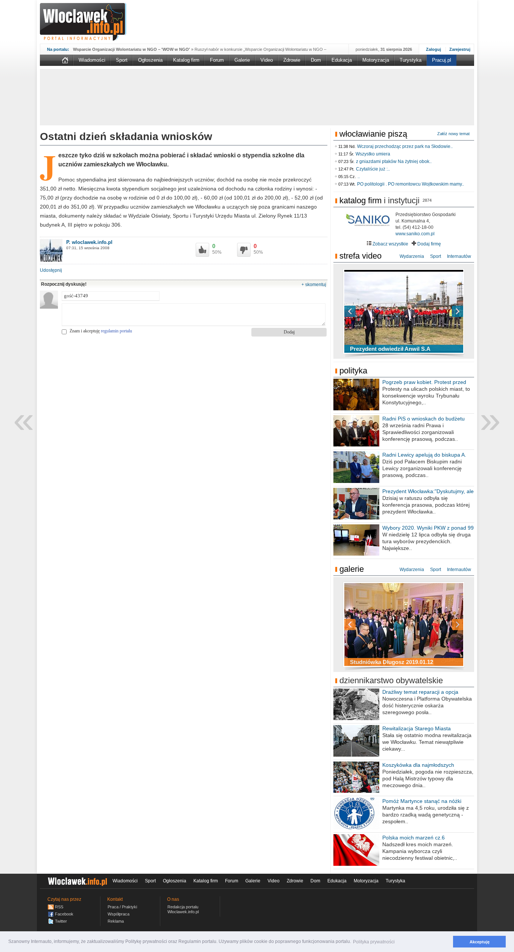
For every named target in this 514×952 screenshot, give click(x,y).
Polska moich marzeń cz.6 (413, 838)
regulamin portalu (116, 331)
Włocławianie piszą (373, 134)
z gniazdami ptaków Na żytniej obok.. (394, 161)
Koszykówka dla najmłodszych (418, 765)
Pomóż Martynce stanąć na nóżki (421, 801)
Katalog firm (186, 60)
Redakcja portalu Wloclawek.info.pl (183, 909)
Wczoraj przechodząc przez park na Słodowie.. (405, 146)
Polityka (353, 370)
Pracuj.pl (441, 60)
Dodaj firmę (428, 244)
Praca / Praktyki (122, 907)
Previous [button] (363, 311)
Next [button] (444, 311)
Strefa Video (360, 255)
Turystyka (410, 60)
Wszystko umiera (373, 154)
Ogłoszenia (150, 60)
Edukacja (342, 60)
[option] (403, 311)
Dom (316, 60)
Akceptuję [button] (480, 942)
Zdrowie (291, 60)
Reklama (116, 921)
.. (358, 176)
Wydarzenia (412, 256)
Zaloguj (433, 49)
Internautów (459, 256)
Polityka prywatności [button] (374, 941)
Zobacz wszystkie (389, 244)
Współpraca (118, 914)
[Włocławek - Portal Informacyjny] (83, 22)
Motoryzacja (375, 60)
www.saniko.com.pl (415, 233)
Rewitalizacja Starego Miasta (416, 728)
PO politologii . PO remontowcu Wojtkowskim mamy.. (410, 184)
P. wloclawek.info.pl (89, 242)
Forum (217, 60)
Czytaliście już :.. (373, 169)
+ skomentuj (313, 284)
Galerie (242, 60)
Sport (122, 60)
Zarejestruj (459, 49)
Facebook (64, 914)
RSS (59, 907)
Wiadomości (92, 60)
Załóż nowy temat (453, 133)
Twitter (61, 921)
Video (266, 60)
